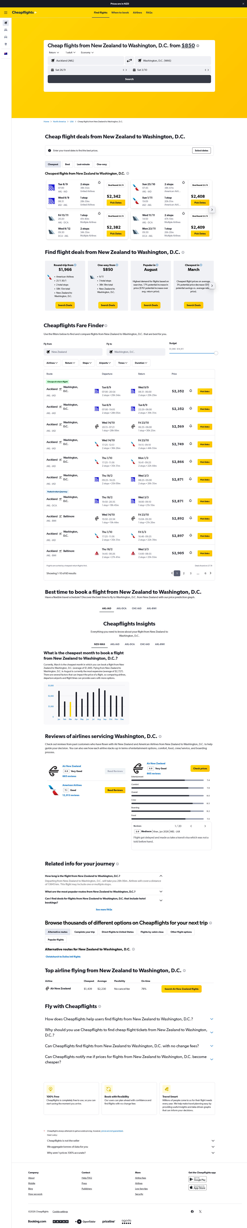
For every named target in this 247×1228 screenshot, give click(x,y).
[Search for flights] (5, 23)
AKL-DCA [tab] (122, 608)
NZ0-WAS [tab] (99, 644)
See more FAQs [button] (104, 909)
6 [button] (205, 573)
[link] (65, 305)
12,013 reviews (71, 795)
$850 (188, 45)
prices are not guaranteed (112, 1131)
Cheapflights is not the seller (63, 1140)
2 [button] (183, 573)
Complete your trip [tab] (84, 932)
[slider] (216, 353)
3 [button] (190, 573)
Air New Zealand (72, 766)
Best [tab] (67, 164)
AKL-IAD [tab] (106, 608)
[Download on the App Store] (198, 1187)
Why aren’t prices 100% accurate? (66, 1152)
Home (46, 121)
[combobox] (54, 52)
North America (59, 121)
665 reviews (69, 776)
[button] (243, 3)
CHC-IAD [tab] (136, 608)
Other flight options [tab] (181, 932)
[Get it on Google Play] (198, 1179)
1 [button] (177, 573)
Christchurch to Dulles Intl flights (63, 956)
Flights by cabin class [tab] (152, 932)
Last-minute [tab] (83, 164)
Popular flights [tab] (56, 939)
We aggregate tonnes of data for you (67, 1146)
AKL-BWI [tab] (151, 608)
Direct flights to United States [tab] (118, 932)
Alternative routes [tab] (57, 932)
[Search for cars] (5, 37)
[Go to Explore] (5, 44)
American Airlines (72, 785)
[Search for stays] (5, 30)
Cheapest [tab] (53, 164)
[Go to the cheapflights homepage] (24, 12)
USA (72, 121)
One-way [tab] (102, 164)
